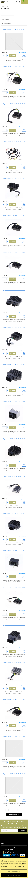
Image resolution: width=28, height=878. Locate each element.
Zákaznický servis (5, 836)
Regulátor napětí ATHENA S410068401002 (14, 104)
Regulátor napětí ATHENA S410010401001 (14, 29)
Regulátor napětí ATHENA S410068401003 (14, 141)
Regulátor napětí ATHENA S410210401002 (14, 327)
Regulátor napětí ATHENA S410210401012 (14, 625)
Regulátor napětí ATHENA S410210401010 (14, 550)
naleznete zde (14, 868)
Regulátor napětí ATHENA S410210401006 (14, 439)
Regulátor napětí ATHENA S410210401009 (14, 513)
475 (15, 810)
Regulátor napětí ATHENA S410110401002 (14, 215)
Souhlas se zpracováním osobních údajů (18, 827)
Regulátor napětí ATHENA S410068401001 (14, 66)
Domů (2, 6)
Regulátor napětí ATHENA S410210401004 (14, 401)
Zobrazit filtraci (7, 23)
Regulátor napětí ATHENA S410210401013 (14, 662)
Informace (3, 839)
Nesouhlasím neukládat (14, 871)
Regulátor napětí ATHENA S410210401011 (14, 587)
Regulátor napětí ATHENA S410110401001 (14, 178)
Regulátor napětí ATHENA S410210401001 (14, 290)
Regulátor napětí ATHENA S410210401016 (14, 774)
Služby (2, 843)
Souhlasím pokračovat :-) (14, 875)
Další (19, 810)
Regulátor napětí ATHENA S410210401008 (14, 476)
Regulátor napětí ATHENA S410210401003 (14, 364)
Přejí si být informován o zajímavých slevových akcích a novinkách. (15, 826)
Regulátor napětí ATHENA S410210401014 (14, 699)
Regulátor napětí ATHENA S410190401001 (14, 252)
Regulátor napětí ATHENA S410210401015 (14, 736)
